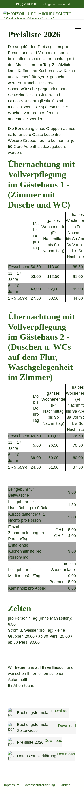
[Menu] (78, 28)
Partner (64, 785)
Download (60, 711)
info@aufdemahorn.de (57, 4)
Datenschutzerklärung (39, 785)
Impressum (11, 785)
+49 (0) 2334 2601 (25, 4)
